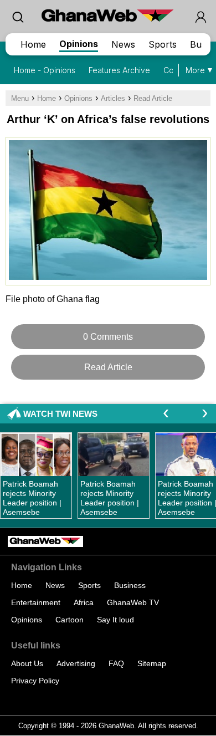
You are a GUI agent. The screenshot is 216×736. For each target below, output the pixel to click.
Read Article (152, 98)
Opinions (78, 43)
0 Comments (108, 336)
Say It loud (115, 619)
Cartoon (69, 619)
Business (130, 585)
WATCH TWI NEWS (60, 413)
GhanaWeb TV (133, 602)
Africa (84, 602)
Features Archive (119, 70)
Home (33, 44)
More (195, 70)
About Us (27, 663)
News (123, 44)
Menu (20, 98)
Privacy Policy (35, 680)
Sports (162, 44)
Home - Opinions (44, 70)
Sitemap (151, 663)
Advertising (75, 663)
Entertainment (35, 602)
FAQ (116, 663)
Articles (113, 98)
